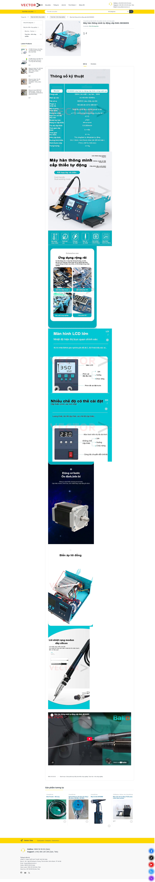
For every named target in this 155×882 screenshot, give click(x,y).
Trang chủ (23, 17)
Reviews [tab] (93, 64)
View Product (64, 821)
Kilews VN (82, 5)
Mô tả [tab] (85, 64)
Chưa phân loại (86, 21)
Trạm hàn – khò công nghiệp (33, 35)
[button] (79, 22)
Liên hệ (64, 5)
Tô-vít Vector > (72, 5)
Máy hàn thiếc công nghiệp (38, 17)
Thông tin (56, 5)
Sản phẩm (48, 5)
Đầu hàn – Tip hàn (30, 31)
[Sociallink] (21, 872)
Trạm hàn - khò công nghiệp (58, 17)
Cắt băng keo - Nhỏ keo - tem (119, 794)
